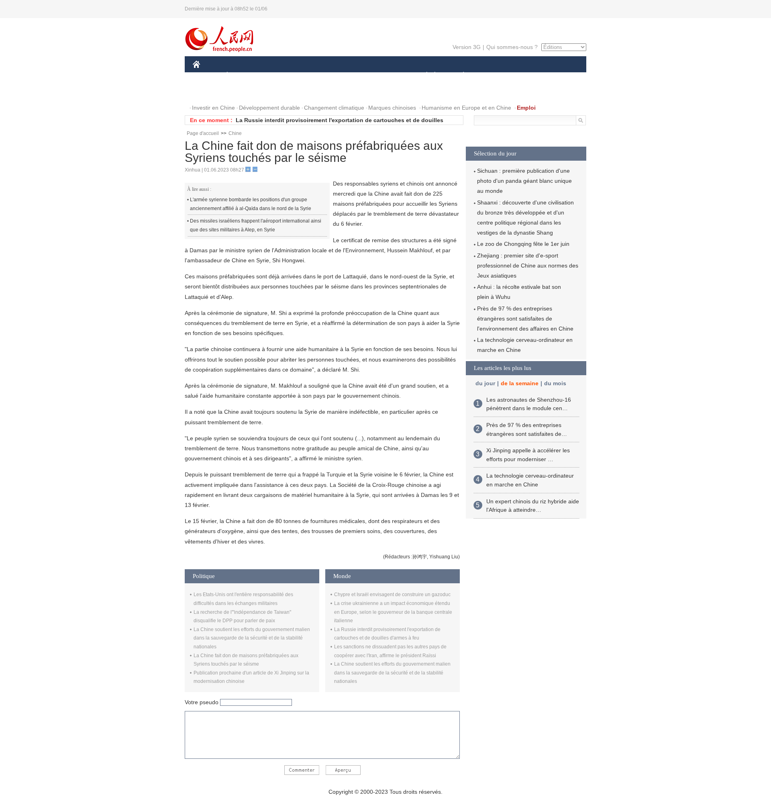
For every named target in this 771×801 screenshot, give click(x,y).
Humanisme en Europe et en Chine (466, 107)
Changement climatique (334, 107)
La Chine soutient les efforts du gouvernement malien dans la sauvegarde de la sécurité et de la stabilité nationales (252, 638)
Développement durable (269, 107)
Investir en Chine (213, 107)
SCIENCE (349, 75)
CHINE (207, 75)
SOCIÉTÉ (423, 75)
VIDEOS (277, 91)
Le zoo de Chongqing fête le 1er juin (523, 244)
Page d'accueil (203, 133)
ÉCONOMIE (242, 75)
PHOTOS (244, 91)
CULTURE (386, 75)
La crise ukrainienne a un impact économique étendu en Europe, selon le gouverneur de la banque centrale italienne (393, 612)
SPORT (492, 75)
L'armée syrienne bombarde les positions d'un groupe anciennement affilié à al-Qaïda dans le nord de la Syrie (250, 204)
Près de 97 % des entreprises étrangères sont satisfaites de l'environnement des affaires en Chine (525, 318)
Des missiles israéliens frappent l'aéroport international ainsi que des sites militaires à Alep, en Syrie (255, 225)
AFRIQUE (314, 75)
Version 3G (467, 47)
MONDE (279, 75)
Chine (235, 133)
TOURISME (526, 75)
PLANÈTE (459, 75)
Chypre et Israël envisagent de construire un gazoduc (392, 594)
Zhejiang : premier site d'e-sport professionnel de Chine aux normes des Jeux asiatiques (527, 265)
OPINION (210, 91)
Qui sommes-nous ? (512, 47)
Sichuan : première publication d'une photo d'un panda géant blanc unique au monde (524, 181)
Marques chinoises (392, 107)
